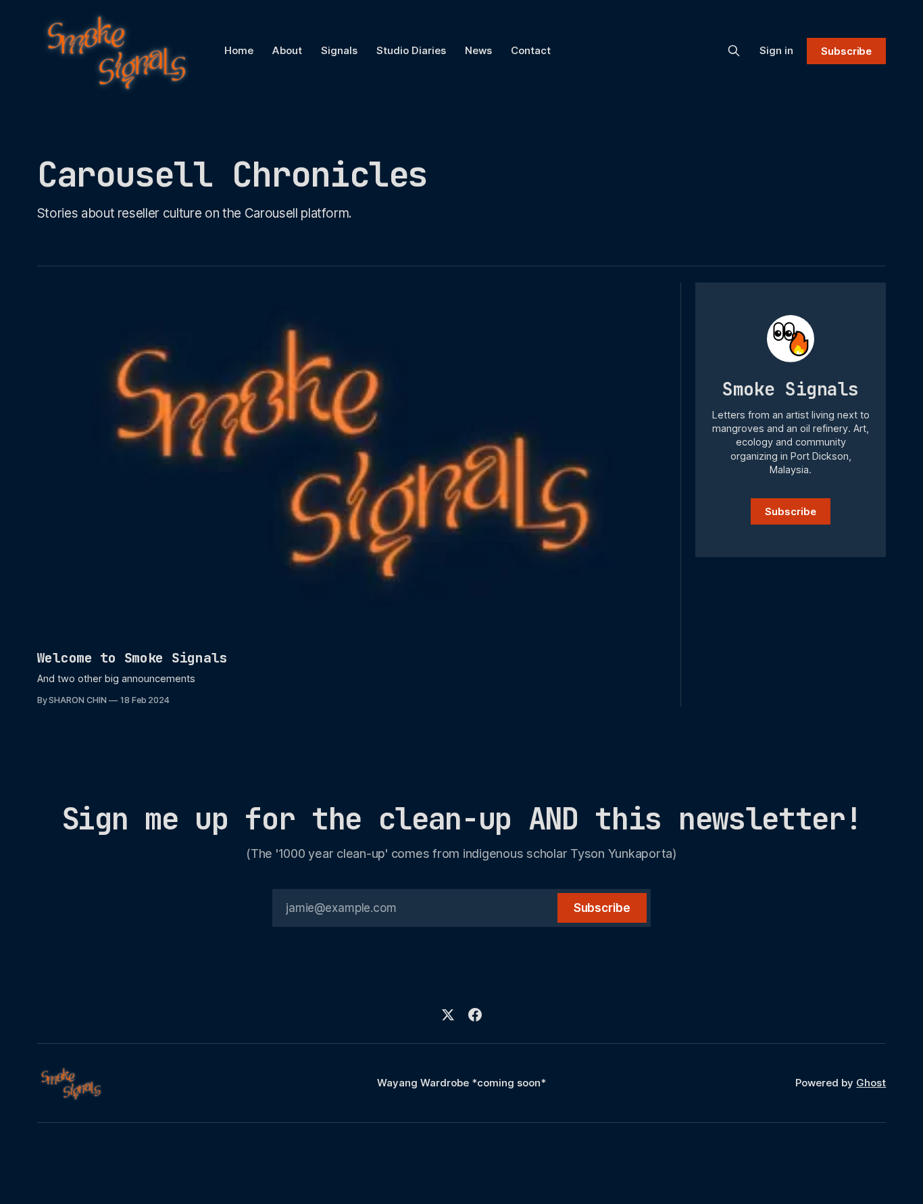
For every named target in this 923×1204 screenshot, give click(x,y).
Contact (531, 50)
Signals (339, 50)
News (478, 50)
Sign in (776, 50)
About (287, 50)
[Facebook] (475, 1014)
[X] (448, 1014)
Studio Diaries (411, 50)
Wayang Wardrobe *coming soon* (461, 1082)
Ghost (871, 1082)
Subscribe (846, 51)
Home (238, 50)
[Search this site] (734, 51)
